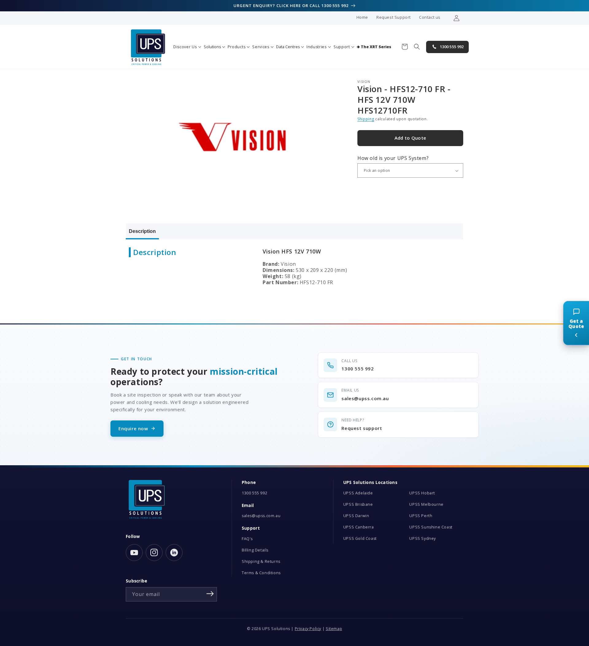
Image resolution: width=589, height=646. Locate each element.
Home (362, 17)
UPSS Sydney (422, 538)
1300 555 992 (254, 493)
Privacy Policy (308, 628)
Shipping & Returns (261, 561)
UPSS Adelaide (358, 493)
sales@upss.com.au (261, 515)
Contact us (430, 17)
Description (142, 231)
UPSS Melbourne (426, 504)
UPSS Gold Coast (360, 538)
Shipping (365, 119)
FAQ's (247, 538)
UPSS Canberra (358, 527)
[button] (187, 47)
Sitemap (334, 628)
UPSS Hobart (422, 493)
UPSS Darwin (356, 515)
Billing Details (255, 550)
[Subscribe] (210, 594)
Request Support (393, 17)
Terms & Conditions (261, 572)
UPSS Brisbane (358, 504)
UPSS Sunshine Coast (430, 527)
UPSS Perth (420, 515)
